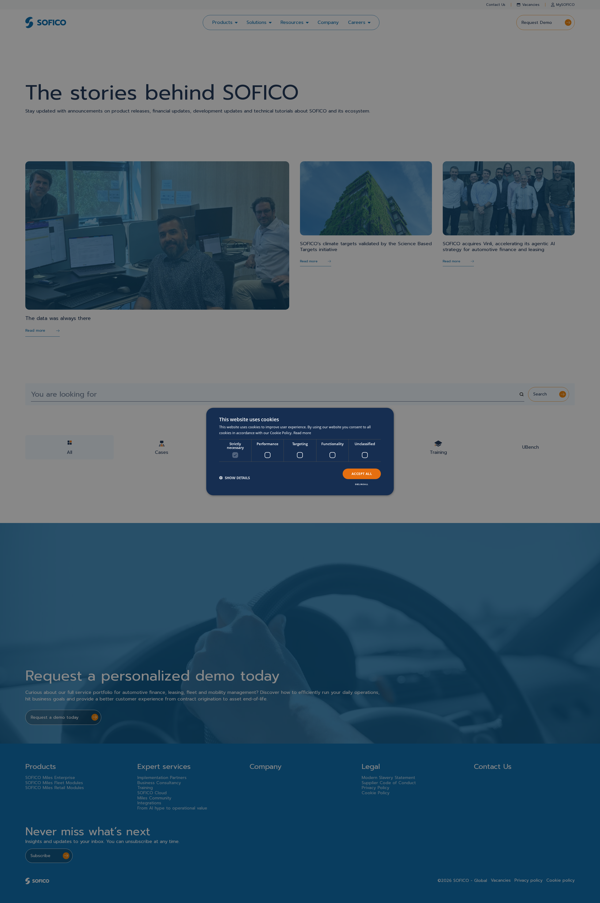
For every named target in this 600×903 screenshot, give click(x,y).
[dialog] (300, 451)
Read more (302, 432)
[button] (234, 477)
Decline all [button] (361, 484)
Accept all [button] (362, 473)
